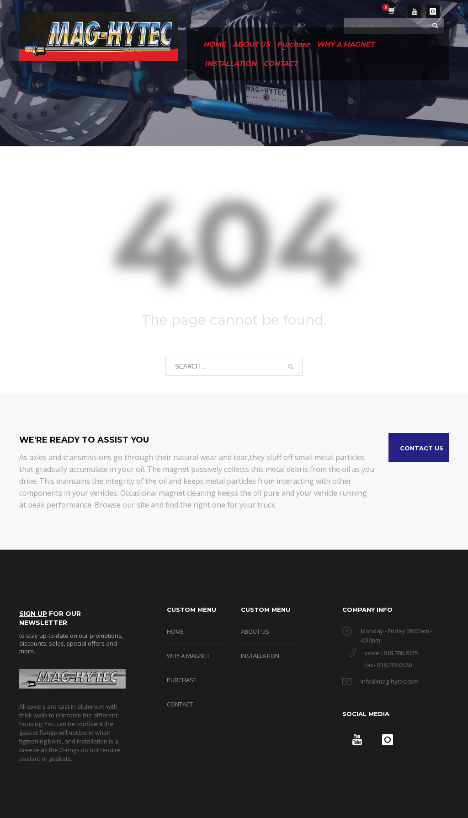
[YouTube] (414, 11)
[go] (435, 25)
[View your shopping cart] (391, 11)
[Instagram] (433, 11)
